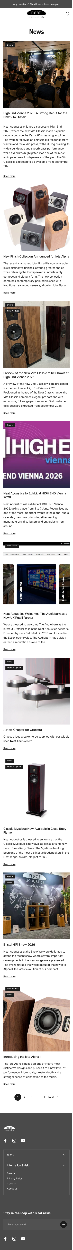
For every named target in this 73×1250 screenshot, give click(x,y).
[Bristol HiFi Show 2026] (36, 905)
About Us (12, 1177)
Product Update (14, 667)
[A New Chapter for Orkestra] (36, 691)
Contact (11, 1172)
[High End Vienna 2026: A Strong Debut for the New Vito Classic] (36, 74)
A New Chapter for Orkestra (22, 730)
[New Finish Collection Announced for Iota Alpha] (36, 217)
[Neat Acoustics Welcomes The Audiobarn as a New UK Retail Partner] (36, 575)
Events (10, 45)
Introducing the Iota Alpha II (22, 1056)
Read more (9, 176)
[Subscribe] (61, 1214)
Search (11, 1162)
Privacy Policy (15, 1167)
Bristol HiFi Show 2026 (19, 944)
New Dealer (12, 545)
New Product (13, 311)
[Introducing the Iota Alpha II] (36, 1018)
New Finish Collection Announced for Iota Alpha (36, 256)
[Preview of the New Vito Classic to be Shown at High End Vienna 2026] (36, 334)
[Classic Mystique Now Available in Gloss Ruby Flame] (36, 790)
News (9, 661)
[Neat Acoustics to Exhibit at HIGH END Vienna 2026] (36, 454)
